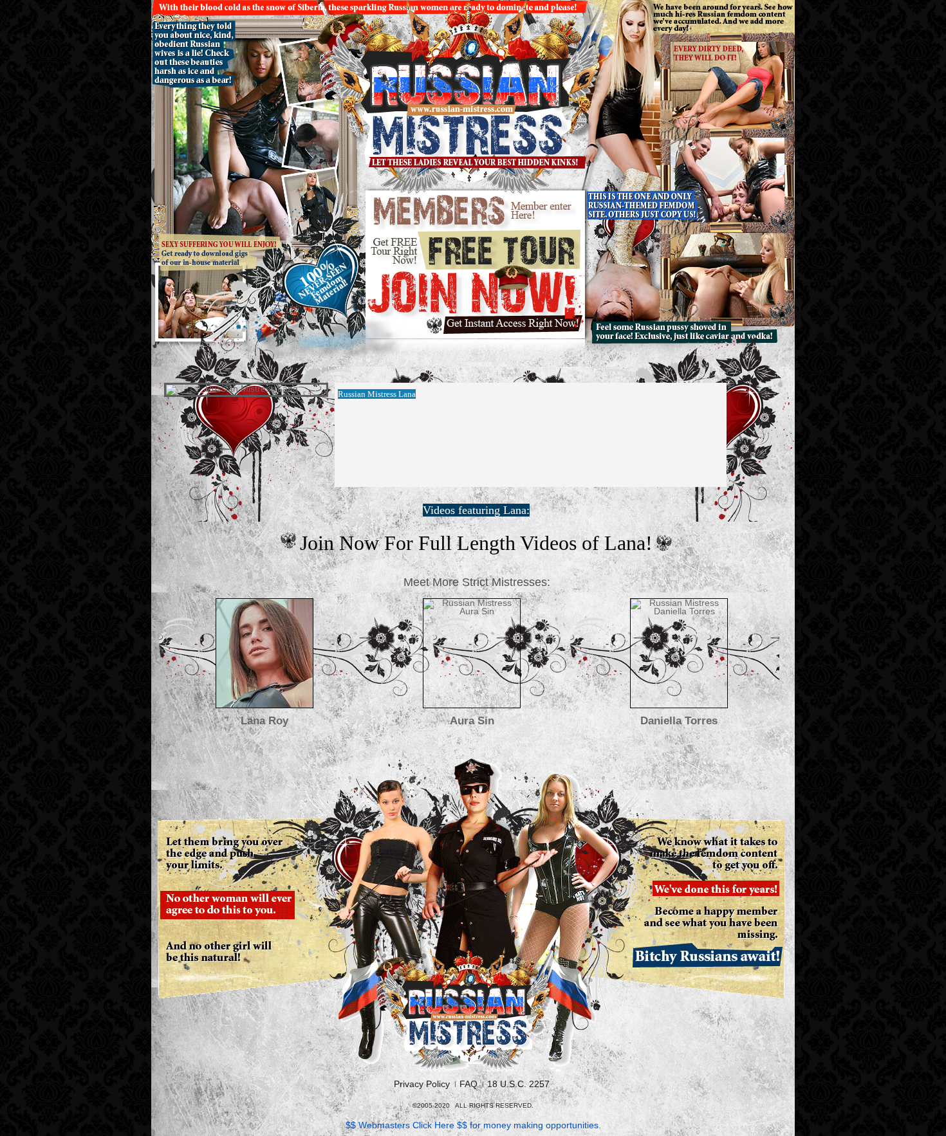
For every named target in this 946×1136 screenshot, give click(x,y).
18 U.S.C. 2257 (518, 1084)
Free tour (475, 249)
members (476, 211)
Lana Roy (264, 721)
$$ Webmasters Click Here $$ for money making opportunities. (473, 1125)
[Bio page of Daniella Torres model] (679, 653)
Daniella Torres (679, 721)
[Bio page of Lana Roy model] (264, 653)
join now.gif (475, 303)
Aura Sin (472, 721)
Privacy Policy (422, 1084)
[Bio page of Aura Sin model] (471, 653)
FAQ (468, 1084)
